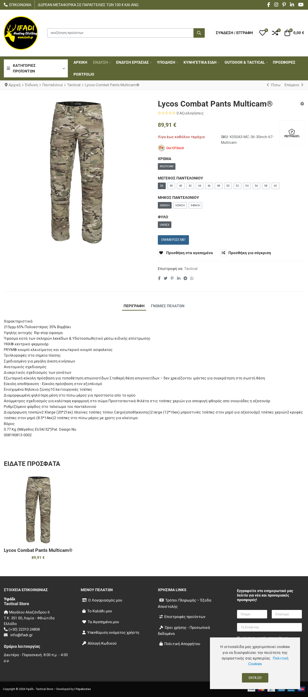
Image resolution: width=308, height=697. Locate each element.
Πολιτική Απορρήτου (182, 643)
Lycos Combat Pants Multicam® (38, 550)
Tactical (191, 268)
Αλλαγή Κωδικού (102, 643)
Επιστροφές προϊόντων (184, 616)
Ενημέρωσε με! (173, 240)
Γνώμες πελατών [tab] (167, 306)
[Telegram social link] (185, 278)
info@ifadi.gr (21, 635)
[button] (262, 33)
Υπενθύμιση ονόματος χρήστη (113, 632)
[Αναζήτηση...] (199, 33)
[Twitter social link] (165, 278)
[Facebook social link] (159, 278)
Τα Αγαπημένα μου (103, 622)
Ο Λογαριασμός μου (105, 600)
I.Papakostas (82, 689)
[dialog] (255, 663)
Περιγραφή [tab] (134, 306)
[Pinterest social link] (172, 278)
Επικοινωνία (20, 5)
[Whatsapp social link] (192, 278)
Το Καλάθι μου (99, 611)
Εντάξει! (255, 678)
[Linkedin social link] (179, 278)
